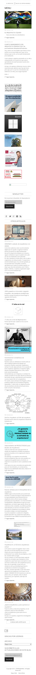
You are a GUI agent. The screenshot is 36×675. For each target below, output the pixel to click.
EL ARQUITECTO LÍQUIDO (13, 32)
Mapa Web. (14, 673)
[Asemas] (18, 0)
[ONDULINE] (13, 174)
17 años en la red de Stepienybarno (15, 320)
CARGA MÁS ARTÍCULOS (18, 622)
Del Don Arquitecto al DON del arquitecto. (18, 417)
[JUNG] (13, 123)
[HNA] (13, 158)
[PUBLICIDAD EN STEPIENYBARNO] (13, 88)
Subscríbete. (21, 673)
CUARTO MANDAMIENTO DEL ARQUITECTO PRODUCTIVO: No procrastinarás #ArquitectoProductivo (16, 46)
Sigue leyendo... (10, 37)
